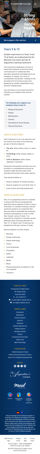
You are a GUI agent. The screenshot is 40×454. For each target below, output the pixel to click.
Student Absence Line (20, 326)
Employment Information (20, 337)
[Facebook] (15, 366)
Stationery (20, 323)
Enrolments (20, 312)
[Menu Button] (35, 4)
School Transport (20, 318)
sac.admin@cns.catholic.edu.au (21, 300)
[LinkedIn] (21, 366)
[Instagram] (18, 366)
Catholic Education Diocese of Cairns (19, 354)
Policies (20, 334)
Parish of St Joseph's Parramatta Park (20, 357)
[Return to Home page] (6, 4)
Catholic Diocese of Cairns (20, 352)
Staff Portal (20, 339)
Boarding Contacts (20, 331)
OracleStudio (22, 450)
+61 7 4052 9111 (21, 297)
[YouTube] (25, 366)
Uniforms (20, 320)
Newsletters (20, 315)
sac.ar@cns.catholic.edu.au (21, 302)
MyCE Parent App (20, 342)
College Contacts (20, 328)
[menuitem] (20, 312)
